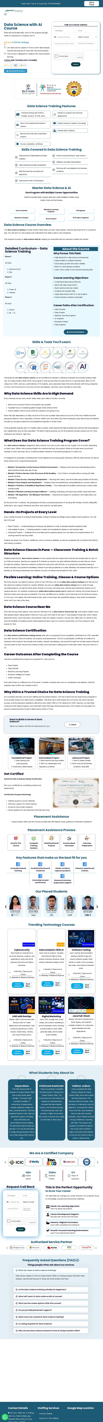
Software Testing (81, 949)
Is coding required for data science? (35, 1323)
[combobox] (56, 37)
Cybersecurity (22, 949)
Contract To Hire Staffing (48, 1418)
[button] (6, 906)
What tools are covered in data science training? (41, 1317)
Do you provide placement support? (35, 1310)
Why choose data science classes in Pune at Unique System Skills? (49, 1330)
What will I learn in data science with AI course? (40, 1296)
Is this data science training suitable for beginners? (42, 1289)
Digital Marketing (51, 1016)
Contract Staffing (45, 1414)
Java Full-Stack (81, 1015)
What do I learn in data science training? (37, 1270)
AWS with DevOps (21, 1016)
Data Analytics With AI (51, 949)
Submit (75, 64)
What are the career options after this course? (39, 1303)
